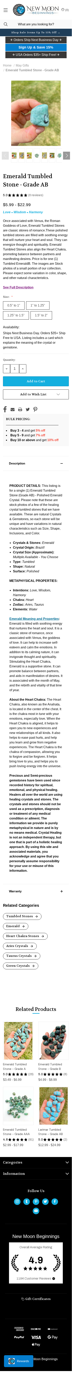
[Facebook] (5, 409)
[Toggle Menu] (5, 10)
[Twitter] (28, 409)
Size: (6, 297)
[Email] (13, 409)
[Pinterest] (35, 409)
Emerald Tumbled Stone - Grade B (50, 1066)
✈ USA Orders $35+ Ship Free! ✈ (36, 54)
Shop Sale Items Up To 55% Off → (35, 32)
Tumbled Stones (20, 916)
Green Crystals (18, 966)
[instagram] (17, 1201)
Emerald (13, 926)
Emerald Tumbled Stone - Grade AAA (16, 1132)
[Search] (4, 24)
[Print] (20, 409)
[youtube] (36, 1210)
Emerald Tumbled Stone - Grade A (15, 1066)
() (66, 9)
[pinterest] (36, 1201)
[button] (36, 40)
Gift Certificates (38, 1299)
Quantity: (9, 360)
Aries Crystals (17, 946)
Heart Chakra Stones (23, 936)
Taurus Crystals (19, 956)
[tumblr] (26, 1201)
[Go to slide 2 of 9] (66, 156)
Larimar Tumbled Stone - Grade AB (50, 1132)
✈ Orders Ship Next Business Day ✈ (36, 40)
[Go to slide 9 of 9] (5, 156)
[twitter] (45, 1201)
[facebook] (54, 1201)
